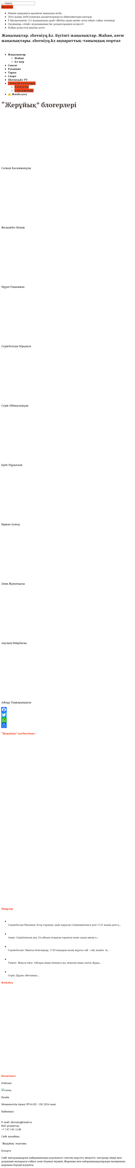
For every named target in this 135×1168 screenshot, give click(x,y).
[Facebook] (67, 709)
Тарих (12, 72)
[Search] (2, 4)
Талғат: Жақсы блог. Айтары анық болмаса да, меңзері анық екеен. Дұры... (54, 962)
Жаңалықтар (17, 54)
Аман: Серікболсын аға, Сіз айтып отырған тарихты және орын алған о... (53, 937)
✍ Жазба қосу (17, 94)
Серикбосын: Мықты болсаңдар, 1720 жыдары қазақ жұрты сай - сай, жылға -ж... (58, 950)
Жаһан (19, 58)
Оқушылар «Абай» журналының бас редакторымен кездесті (45, 24)
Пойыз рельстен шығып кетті (26, 27)
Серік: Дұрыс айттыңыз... (23, 975)
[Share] (67, 725)
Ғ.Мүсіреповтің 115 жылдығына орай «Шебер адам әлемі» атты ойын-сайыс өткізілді (61, 20)
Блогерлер (21, 87)
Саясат (12, 65)
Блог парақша (24, 90)
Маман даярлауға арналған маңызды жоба (35, 13)
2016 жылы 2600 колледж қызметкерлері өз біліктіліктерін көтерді (50, 17)
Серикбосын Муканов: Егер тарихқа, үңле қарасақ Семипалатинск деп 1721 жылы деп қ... (64, 925)
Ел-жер (19, 61)
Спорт (12, 76)
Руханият (14, 69)
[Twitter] (67, 714)
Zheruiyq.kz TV (18, 80)
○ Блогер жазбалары (22, 83)
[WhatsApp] (67, 720)
